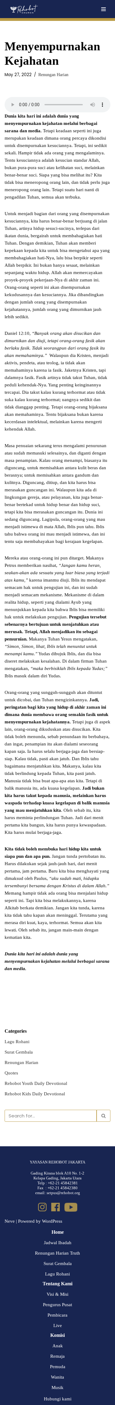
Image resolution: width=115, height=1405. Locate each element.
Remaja (57, 1356)
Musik (57, 1387)
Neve (10, 1221)
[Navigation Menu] (103, 9)
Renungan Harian (53, 74)
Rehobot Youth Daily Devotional (36, 1083)
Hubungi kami (57, 1398)
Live (57, 1325)
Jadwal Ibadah (57, 1242)
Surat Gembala (19, 1052)
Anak (57, 1345)
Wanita (57, 1377)
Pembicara (57, 1315)
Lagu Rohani (17, 1041)
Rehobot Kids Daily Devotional (35, 1093)
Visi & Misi (57, 1294)
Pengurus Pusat (57, 1304)
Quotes (11, 1072)
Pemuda (57, 1366)
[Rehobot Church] (24, 9)
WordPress (52, 1221)
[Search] (103, 1116)
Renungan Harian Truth (57, 1253)
